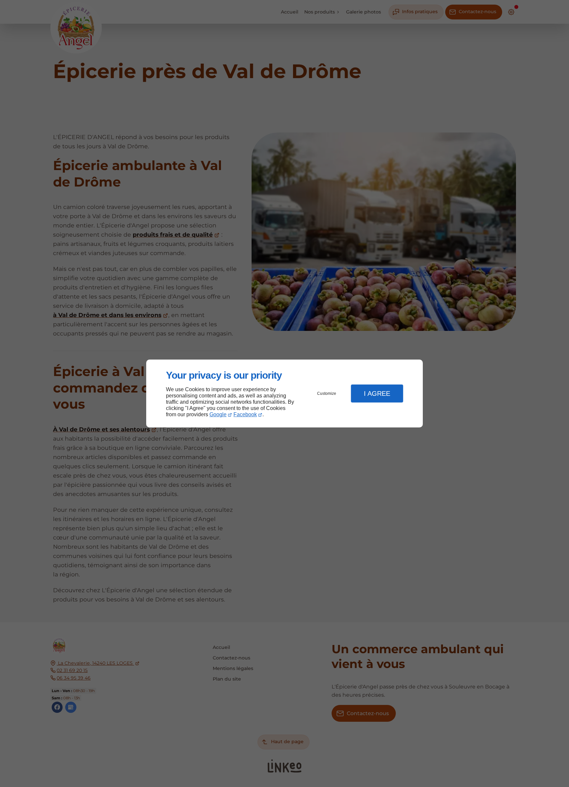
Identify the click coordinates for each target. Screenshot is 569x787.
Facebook (245, 414)
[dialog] (284, 394)
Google (218, 414)
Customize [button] (326, 393)
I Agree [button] (377, 393)
